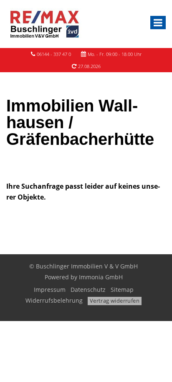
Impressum (50, 289)
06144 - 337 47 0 (54, 54)
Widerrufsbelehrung (54, 300)
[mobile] (158, 22)
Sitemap (122, 289)
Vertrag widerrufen (114, 300)
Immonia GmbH (101, 277)
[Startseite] (43, 23)
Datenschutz (88, 289)
